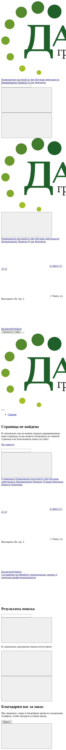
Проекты (23, 82)
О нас (31, 82)
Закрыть (7, 722)
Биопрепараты (9, 82)
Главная (12, 414)
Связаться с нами (11, 332)
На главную (7, 444)
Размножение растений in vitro (18, 79)
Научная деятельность (47, 79)
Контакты (40, 82)
